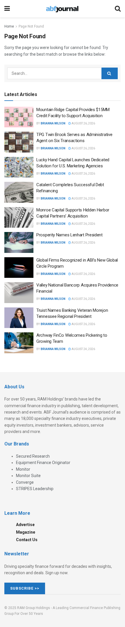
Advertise (25, 524)
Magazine (25, 532)
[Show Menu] (7, 8)
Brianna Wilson (53, 123)
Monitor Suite (28, 475)
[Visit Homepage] (62, 9)
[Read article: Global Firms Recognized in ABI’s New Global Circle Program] (18, 267)
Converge (25, 482)
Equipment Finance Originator (43, 462)
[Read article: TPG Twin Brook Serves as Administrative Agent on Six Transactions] (18, 142)
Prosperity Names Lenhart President (69, 235)
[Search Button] (118, 8)
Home (9, 26)
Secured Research (33, 456)
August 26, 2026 (83, 123)
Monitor (23, 469)
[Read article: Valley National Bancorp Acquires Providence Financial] (18, 292)
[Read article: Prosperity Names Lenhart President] (18, 242)
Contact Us (27, 539)
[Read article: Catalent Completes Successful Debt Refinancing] (18, 192)
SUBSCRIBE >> (24, 588)
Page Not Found (31, 26)
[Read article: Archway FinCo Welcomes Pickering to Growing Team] (18, 342)
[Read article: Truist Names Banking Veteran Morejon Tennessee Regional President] (18, 317)
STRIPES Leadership (34, 488)
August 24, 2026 (83, 349)
